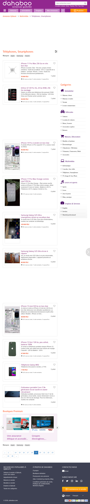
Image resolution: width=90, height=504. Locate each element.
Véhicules (69, 112)
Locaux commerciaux (68, 105)
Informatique (66, 166)
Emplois (64, 208)
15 (20, 452)
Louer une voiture (9, 474)
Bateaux (64, 130)
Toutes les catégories (10, 488)
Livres (64, 190)
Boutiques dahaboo (39, 473)
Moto (67, 6)
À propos (36, 470)
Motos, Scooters (67, 123)
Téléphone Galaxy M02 (30, 365)
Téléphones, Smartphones (70, 172)
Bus (82, 6)
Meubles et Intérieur (68, 141)
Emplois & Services (72, 203)
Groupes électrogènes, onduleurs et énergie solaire (42, 437)
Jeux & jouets (66, 194)
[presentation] (3, 427)
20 (40, 452)
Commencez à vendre (77, 489)
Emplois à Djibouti (9, 486)
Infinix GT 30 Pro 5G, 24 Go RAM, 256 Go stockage (35, 89)
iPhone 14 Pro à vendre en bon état (35, 143)
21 (44, 452)
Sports (64, 187)
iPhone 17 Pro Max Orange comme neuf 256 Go (35, 180)
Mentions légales (38, 485)
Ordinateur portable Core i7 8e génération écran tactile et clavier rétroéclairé (34, 389)
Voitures (65, 116)
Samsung (20, 56)
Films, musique (67, 197)
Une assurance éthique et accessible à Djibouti (17, 437)
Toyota (72, 6)
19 (36, 452)
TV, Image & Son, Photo (69, 176)
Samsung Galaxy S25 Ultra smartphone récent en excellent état (35, 216)
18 (32, 452)
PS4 (76, 6)
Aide (34, 479)
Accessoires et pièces (68, 127)
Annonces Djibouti (9, 16)
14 (15, 452)
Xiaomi (27, 56)
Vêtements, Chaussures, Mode (71, 151)
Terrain (64, 102)
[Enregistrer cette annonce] (54, 63)
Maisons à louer (67, 95)
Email (66, 471)
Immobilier (69, 91)
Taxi (79, 6)
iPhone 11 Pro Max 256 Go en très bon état (34, 64)
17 (28, 452)
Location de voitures (68, 120)
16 (24, 452)
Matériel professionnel (69, 215)
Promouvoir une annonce (41, 476)
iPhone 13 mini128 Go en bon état (34, 306)
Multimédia (24, 16)
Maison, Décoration (72, 136)
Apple (13, 56)
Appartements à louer (10, 477)
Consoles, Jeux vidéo (68, 169)
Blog (51, 479)
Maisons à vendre (67, 99)
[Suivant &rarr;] (88, 252)
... (11, 452)
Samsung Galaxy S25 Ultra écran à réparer (34, 252)
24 (8, 456)
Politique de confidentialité (41, 484)
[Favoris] (63, 10)
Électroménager (67, 144)
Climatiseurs (66, 148)
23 (52, 452)
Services (64, 211)
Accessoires (65, 155)
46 (12, 456)
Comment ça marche (43, 479)
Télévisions (74, 148)
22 (48, 452)
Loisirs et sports (71, 182)
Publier (80, 10)
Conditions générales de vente (42, 482)
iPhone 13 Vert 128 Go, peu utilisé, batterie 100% (34, 343)
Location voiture (60, 6)
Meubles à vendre (9, 483)
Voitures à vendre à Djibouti (12, 472)
